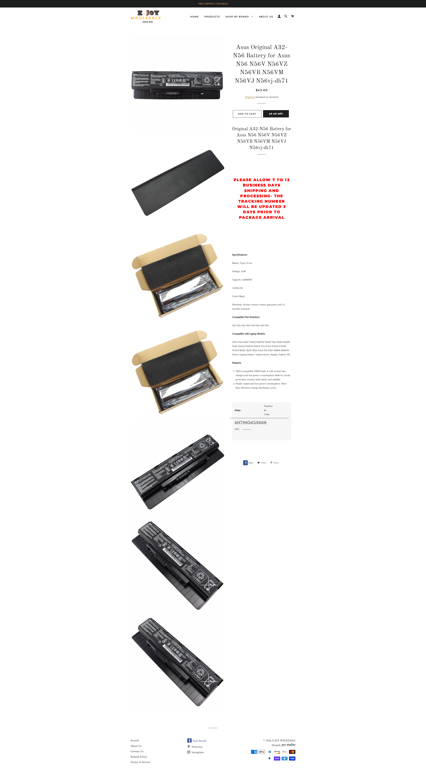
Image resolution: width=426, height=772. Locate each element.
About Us (136, 746)
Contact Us (137, 751)
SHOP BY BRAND (237, 16)
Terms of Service (140, 762)
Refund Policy (139, 756)
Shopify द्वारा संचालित (283, 745)
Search (135, 740)
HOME (194, 16)
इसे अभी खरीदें (276, 113)
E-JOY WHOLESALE (283, 740)
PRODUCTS (212, 16)
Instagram (197, 752)
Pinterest (196, 746)
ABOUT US (266, 16)
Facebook (199, 741)
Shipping (249, 96)
